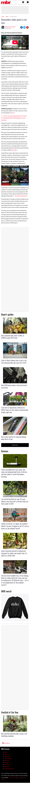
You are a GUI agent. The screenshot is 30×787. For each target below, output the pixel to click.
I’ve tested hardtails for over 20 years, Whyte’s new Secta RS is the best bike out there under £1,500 (14, 501)
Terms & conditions (12, 777)
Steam (13, 113)
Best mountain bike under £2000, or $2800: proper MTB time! (12, 336)
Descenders (14, 150)
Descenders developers (21, 196)
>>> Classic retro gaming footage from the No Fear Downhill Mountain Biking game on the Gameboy (14, 118)
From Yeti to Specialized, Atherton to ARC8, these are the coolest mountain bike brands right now (14, 409)
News (7, 16)
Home (3, 16)
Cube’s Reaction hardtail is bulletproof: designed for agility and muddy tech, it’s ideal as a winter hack (14, 553)
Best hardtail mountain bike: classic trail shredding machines (14, 734)
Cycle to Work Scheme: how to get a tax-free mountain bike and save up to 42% (14, 361)
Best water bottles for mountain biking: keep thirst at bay (13, 438)
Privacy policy (19, 777)
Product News (13, 16)
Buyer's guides (7, 314)
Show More (7, 743)
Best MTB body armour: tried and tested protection (14, 386)
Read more (15, 445)
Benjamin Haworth (10, 27)
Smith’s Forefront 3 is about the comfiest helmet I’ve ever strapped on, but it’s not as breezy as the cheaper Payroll (15, 526)
